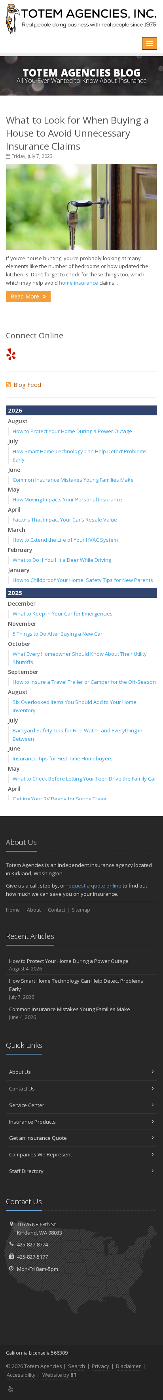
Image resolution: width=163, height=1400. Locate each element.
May (14, 489)
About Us (20, 1071)
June (14, 469)
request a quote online (93, 885)
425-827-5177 (32, 1256)
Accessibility (21, 1374)
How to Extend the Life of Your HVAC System (65, 539)
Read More (26, 296)
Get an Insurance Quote (38, 1137)
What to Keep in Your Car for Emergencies (63, 613)
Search (76, 1366)
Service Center (26, 1105)
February (20, 550)
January (19, 570)
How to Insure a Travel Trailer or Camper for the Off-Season (84, 681)
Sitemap (81, 909)
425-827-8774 (32, 1244)
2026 (15, 410)
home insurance (78, 282)
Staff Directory (26, 1171)
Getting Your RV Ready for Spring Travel (60, 798)
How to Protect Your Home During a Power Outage (72, 431)
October (19, 643)
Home (13, 909)
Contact (56, 909)
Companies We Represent (40, 1154)
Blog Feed (27, 384)
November (22, 623)
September (23, 672)
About (34, 909)
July (13, 441)
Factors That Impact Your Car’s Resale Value (65, 519)
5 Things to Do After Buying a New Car (57, 633)
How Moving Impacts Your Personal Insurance (67, 499)
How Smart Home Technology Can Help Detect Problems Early (76, 988)
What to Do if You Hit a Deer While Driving (62, 559)
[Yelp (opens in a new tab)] (11, 354)
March (16, 529)
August (18, 421)
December (22, 603)
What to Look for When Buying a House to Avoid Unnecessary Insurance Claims (77, 132)
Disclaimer (128, 1366)
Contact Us (22, 1088)
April (14, 509)
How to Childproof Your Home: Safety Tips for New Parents (83, 580)
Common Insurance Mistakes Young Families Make (73, 479)
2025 (15, 593)
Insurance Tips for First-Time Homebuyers (63, 758)
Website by (59, 1374)
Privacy (100, 1366)
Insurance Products (32, 1121)
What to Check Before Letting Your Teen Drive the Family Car (84, 778)
